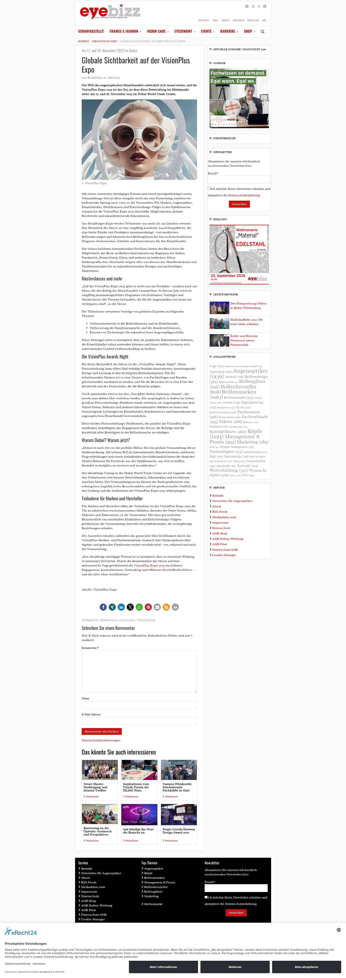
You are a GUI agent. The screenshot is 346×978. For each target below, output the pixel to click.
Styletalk (247, 466)
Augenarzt (231, 366)
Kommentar (90, 648)
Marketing (253, 442)
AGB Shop (219, 533)
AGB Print (219, 544)
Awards (234, 377)
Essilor (243, 407)
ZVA (248, 475)
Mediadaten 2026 (224, 517)
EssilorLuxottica (223, 412)
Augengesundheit (251, 366)
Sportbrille (226, 466)
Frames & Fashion (124, 31)
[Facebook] (246, 6)
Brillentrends (109, 620)
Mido (214, 447)
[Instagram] (253, 6)
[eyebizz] (110, 13)
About (215, 20)
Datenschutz (221, 528)
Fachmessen (127, 620)
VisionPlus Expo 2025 (149, 565)
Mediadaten (238, 20)
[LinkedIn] (264, 6)
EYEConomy (183, 31)
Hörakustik (238, 426)
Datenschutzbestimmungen (101, 740)
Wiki (264, 20)
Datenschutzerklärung (244, 195)
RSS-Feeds (220, 512)
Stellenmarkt (153, 904)
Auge (216, 366)
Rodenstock (223, 461)
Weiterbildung (146, 620)
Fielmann (250, 422)
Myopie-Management (237, 447)
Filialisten (218, 426)
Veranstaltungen (104, 41)
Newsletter (253, 20)
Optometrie (236, 456)
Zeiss (235, 475)
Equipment (226, 407)
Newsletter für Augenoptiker (232, 501)
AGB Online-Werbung (227, 539)
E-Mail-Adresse (91, 714)
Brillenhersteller (156, 887)
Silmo (239, 461)
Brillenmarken (232, 394)
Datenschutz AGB (225, 550)
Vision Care (156, 31)
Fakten (230, 421)
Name (85, 698)
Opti (216, 456)
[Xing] (259, 6)
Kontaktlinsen (227, 431)
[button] (103, 607)
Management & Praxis (234, 439)
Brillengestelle (228, 382)
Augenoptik (220, 372)
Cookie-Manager (224, 555)
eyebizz (83, 41)
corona (231, 402)
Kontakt (226, 20)
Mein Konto (203, 20)
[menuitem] (91, 31)
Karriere (227, 31)
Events (206, 31)
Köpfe (148, 873)
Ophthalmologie (255, 452)
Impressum (220, 523)
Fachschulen (230, 417)
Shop (248, 31)
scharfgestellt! (91, 31)
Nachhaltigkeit (226, 451)
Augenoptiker (238, 373)
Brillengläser (153, 892)
